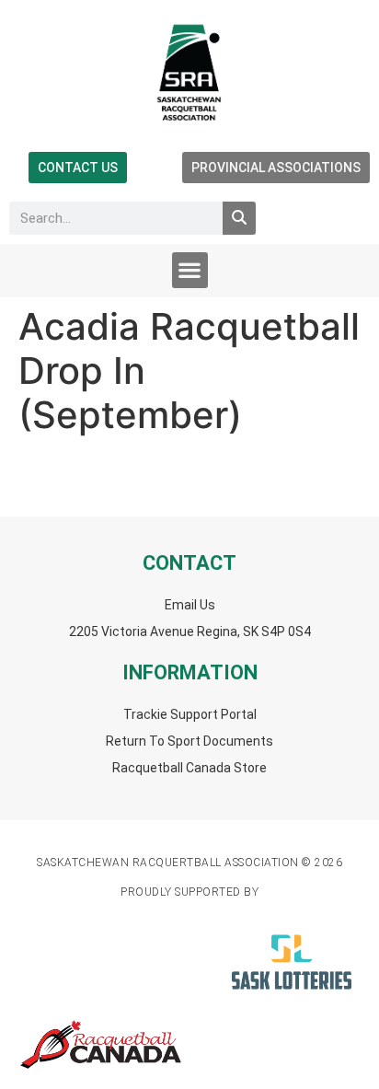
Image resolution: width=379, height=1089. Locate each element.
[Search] (239, 218)
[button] (190, 270)
